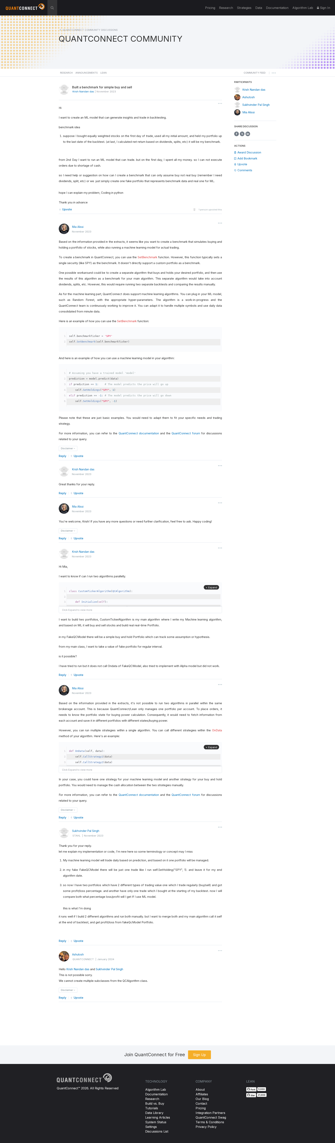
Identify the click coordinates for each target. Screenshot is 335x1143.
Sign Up (199, 1055)
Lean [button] (103, 72)
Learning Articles (157, 1117)
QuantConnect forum (186, 433)
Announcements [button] (86, 72)
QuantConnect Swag (211, 1117)
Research (226, 8)
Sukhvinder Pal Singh (85, 830)
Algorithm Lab (155, 1089)
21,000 (261, 1095)
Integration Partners (210, 1113)
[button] (254, 73)
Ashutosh (78, 954)
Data (258, 8)
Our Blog (202, 1099)
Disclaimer (67, 448)
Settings (151, 1127)
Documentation (156, 1094)
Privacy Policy (206, 1127)
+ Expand (211, 587)
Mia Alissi (78, 226)
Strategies (244, 8)
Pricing (210, 8)
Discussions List (156, 1131)
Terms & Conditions (210, 1122)
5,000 (261, 1089)
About (200, 1089)
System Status (155, 1122)
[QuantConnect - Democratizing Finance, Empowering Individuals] (25, 8)
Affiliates (202, 1094)
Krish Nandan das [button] (83, 91)
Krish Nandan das (83, 469)
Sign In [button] (324, 8)
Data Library (154, 1113)
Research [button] (66, 72)
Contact (201, 1103)
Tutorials (151, 1108)
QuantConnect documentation (139, 433)
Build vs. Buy (154, 1103)
